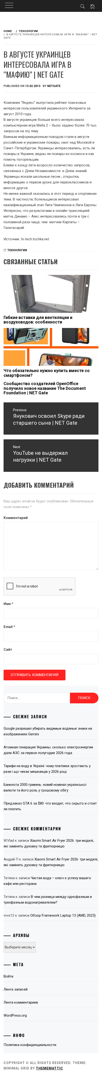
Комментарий (16, 518)
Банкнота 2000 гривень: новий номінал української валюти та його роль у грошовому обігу (45, 787)
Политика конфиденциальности (30, 1045)
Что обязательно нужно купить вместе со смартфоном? (47, 373)
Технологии (17, 250)
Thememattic (49, 1068)
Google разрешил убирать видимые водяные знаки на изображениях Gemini (48, 731)
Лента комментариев (21, 1002)
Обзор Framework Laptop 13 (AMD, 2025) (63, 915)
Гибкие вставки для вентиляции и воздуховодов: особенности (38, 320)
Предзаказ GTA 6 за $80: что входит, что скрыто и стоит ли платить (50, 806)
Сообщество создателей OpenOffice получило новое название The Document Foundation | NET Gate (45, 388)
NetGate (53, 86)
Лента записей (16, 989)
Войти (8, 976)
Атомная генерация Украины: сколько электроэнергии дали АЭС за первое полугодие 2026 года (48, 750)
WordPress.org (15, 1015)
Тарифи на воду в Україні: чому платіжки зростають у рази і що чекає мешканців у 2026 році (47, 769)
